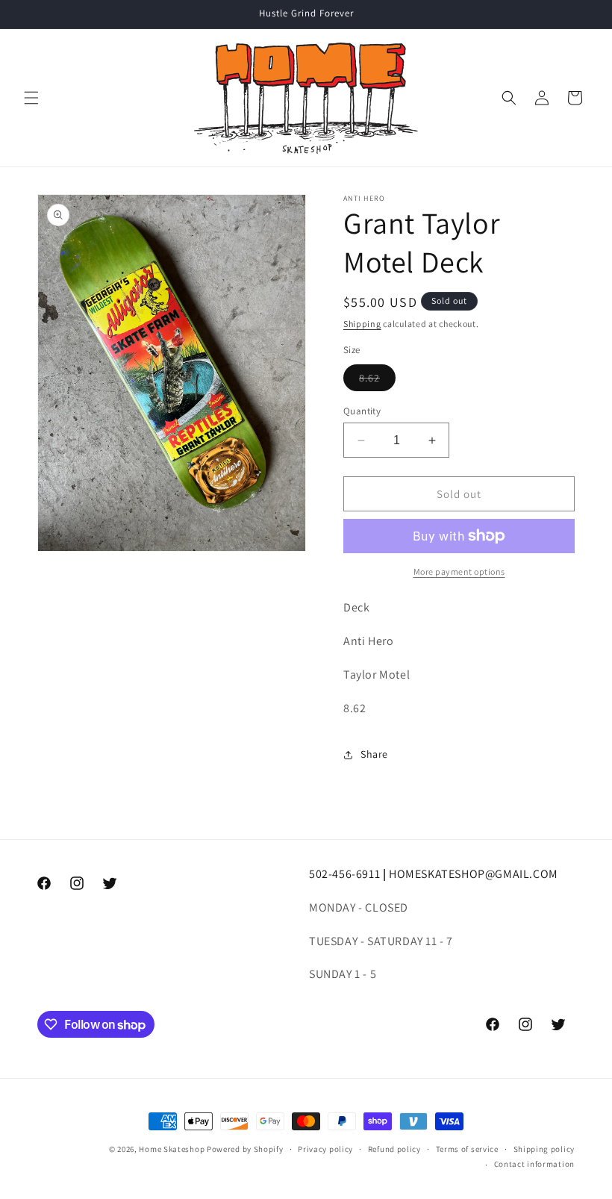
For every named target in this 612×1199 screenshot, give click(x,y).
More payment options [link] (459, 571)
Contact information (534, 1164)
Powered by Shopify (245, 1149)
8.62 (377, 380)
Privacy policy (325, 1149)
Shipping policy (544, 1149)
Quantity (362, 411)
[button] (31, 97)
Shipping (362, 323)
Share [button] (374, 754)
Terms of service (467, 1149)
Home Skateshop (171, 1149)
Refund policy (394, 1149)
